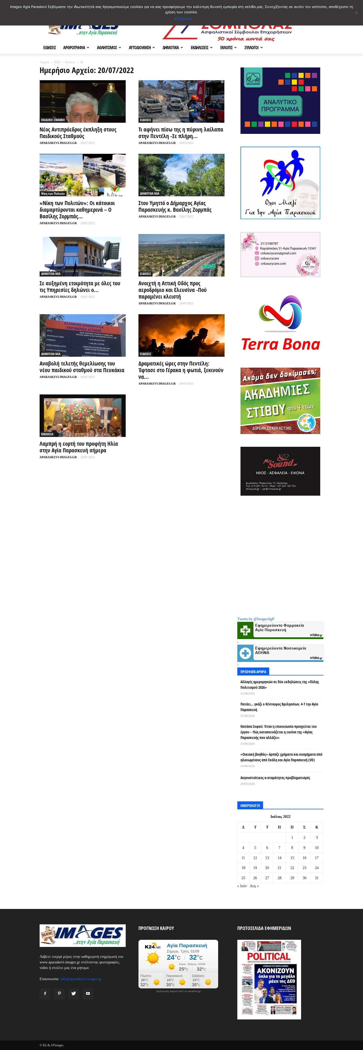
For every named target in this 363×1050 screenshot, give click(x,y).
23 (304, 868)
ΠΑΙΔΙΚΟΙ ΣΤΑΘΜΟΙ (53, 120)
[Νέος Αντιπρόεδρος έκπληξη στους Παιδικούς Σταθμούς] (83, 101)
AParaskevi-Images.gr (58, 142)
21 (279, 868)
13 (267, 858)
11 (243, 858)
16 (304, 858)
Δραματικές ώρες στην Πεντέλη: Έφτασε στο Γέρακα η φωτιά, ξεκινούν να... (180, 370)
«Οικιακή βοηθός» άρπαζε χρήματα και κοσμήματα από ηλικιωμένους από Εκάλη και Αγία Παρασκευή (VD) (281, 757)
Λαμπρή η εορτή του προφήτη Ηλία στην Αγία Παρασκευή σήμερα (79, 447)
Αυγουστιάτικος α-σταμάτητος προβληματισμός (275, 777)
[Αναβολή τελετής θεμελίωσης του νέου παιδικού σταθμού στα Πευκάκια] (83, 335)
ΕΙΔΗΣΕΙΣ (49, 47)
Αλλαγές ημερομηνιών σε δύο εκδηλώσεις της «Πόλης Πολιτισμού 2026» (279, 684)
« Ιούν (242, 886)
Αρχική (44, 62)
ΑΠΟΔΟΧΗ (183, 19)
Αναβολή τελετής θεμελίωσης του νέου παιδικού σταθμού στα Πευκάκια (82, 367)
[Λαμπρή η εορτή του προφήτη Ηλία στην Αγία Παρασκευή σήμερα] (83, 415)
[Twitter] (73, 994)
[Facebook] (45, 994)
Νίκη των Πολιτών (53, 193)
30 (304, 878)
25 (243, 878)
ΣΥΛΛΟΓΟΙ (251, 47)
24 (317, 868)
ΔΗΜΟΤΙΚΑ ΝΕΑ (149, 193)
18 (243, 868)
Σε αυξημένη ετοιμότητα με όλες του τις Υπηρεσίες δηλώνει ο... (80, 286)
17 (317, 858)
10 (317, 848)
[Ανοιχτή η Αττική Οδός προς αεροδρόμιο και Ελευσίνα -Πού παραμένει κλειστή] (181, 255)
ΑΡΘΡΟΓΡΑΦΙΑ (74, 47)
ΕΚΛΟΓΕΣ (226, 47)
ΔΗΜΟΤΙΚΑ (171, 47)
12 (255, 858)
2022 (57, 62)
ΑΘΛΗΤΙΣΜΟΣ (107, 47)
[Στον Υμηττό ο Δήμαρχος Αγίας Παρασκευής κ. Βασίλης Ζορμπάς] (181, 175)
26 (255, 878)
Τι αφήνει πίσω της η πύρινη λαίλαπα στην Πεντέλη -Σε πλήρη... (180, 133)
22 (292, 868)
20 (267, 868)
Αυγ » (254, 886)
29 (292, 878)
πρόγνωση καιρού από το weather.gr (178, 991)
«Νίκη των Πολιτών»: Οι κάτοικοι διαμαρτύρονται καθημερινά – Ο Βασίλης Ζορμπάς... (77, 209)
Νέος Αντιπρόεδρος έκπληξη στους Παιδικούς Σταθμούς (78, 133)
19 (255, 868)
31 (317, 878)
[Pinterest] (59, 994)
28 (279, 878)
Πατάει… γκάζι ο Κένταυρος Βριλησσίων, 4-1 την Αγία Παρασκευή (279, 707)
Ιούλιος (70, 62)
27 (267, 878)
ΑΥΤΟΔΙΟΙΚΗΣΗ (140, 47)
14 (279, 858)
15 (292, 858)
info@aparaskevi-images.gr (81, 979)
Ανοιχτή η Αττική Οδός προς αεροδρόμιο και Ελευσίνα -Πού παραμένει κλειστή (172, 289)
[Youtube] (88, 994)
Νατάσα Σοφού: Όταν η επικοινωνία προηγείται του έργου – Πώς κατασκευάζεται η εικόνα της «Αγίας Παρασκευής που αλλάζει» (278, 732)
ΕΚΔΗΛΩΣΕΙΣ (199, 47)
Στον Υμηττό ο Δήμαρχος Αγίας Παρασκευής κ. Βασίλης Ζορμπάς (175, 206)
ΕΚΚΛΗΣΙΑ (47, 434)
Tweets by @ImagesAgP (255, 619)
